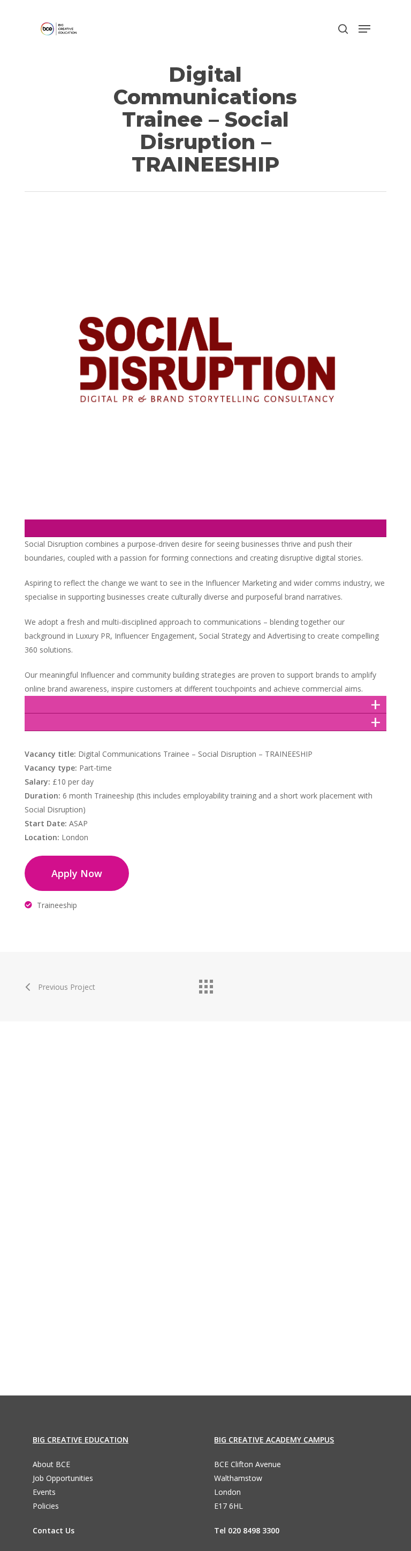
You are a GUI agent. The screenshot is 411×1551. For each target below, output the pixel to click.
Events (44, 1492)
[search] (343, 28)
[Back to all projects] (205, 984)
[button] (364, 29)
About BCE (51, 1464)
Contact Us (53, 1530)
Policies (46, 1506)
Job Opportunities (63, 1478)
